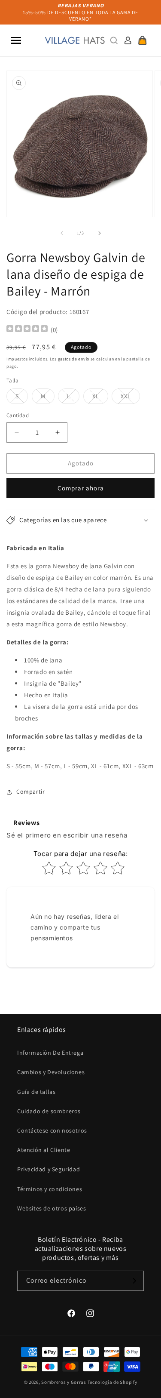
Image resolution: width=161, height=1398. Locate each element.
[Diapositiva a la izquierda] (61, 233)
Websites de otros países (51, 1208)
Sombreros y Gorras (63, 1382)
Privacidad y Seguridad (48, 1169)
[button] (16, 40)
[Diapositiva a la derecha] (99, 233)
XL (100, 398)
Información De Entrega (50, 1052)
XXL (130, 398)
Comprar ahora (81, 488)
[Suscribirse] (134, 1281)
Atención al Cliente (43, 1150)
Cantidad (17, 415)
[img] (27, 329)
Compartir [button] (30, 791)
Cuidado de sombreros (49, 1111)
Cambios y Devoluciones (51, 1072)
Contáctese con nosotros (52, 1130)
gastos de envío (74, 359)
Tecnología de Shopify (112, 1382)
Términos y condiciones (49, 1189)
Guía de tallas (36, 1092)
